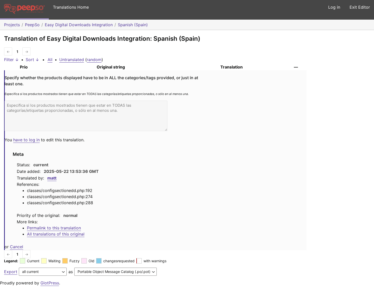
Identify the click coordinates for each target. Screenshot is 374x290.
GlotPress (49, 282)
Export (10, 271)
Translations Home (71, 7)
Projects (12, 24)
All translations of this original (55, 234)
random (94, 59)
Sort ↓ (32, 59)
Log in (334, 7)
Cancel (16, 246)
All (50, 59)
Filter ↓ (11, 59)
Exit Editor (360, 7)
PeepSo (32, 24)
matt (51, 178)
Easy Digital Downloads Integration (79, 24)
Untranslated (71, 59)
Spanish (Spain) (133, 24)
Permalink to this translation (54, 227)
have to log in (26, 139)
